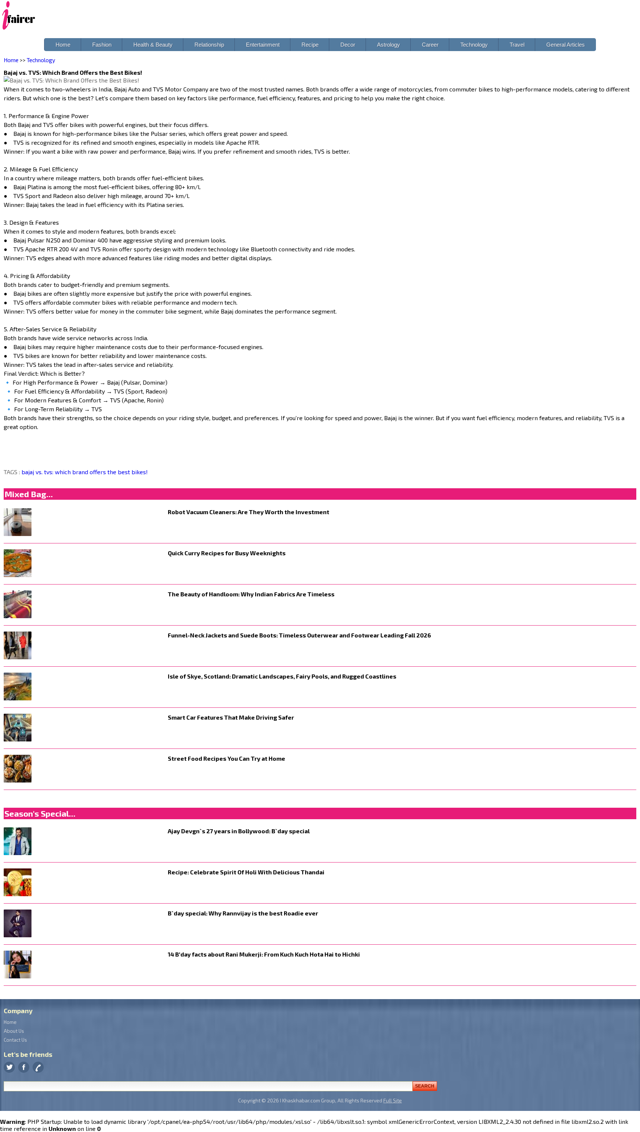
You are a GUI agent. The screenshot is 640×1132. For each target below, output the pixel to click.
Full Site (392, 1100)
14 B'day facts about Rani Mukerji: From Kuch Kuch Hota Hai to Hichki (264, 954)
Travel (517, 44)
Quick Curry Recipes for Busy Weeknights (227, 552)
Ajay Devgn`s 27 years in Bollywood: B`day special (239, 830)
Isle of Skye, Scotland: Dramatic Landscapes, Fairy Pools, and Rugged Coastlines (282, 676)
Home (63, 44)
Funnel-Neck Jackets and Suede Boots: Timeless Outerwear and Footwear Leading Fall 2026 (299, 635)
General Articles (565, 44)
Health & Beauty (153, 44)
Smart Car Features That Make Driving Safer (231, 717)
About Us (14, 1031)
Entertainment (263, 44)
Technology (474, 44)
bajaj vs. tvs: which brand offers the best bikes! (84, 471)
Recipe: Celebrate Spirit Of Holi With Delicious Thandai (246, 871)
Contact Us (15, 1040)
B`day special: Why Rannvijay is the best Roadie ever (243, 913)
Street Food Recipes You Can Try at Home (226, 758)
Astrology (388, 44)
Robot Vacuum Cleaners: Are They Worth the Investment (248, 511)
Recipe (310, 44)
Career (430, 44)
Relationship (209, 44)
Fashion (101, 44)
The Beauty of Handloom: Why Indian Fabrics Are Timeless (251, 593)
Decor (347, 44)
